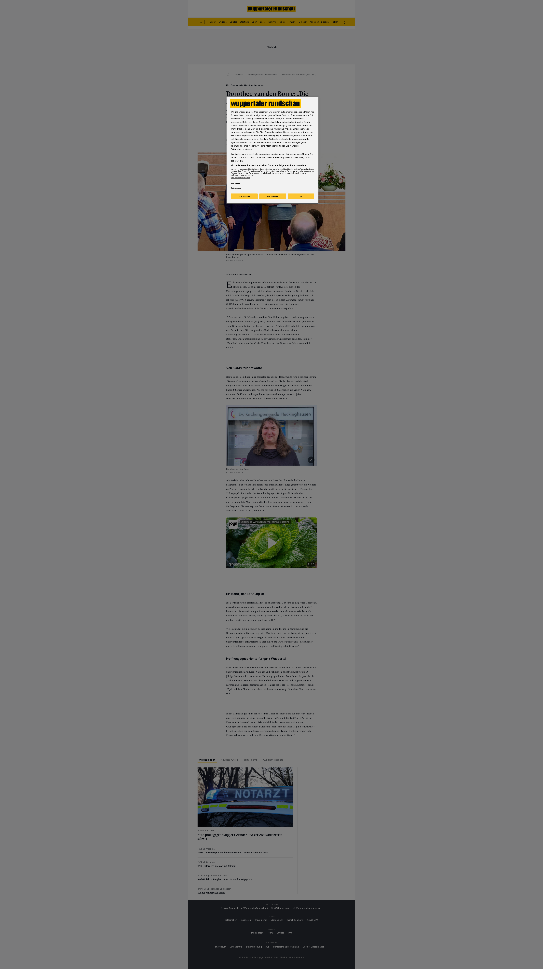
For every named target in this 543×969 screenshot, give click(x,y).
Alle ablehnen (272, 196)
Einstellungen (244, 196)
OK (300, 196)
